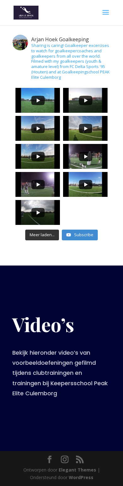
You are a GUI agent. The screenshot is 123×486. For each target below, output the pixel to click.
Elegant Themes (77, 470)
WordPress (81, 477)
